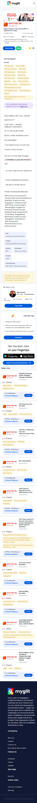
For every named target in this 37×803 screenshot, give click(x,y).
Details (28, 395)
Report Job (9, 287)
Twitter (10, 762)
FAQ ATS (11, 776)
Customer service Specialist (25, 563)
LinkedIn (10, 766)
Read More (18, 337)
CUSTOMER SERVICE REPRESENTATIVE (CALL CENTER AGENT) (26, 622)
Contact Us (12, 745)
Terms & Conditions (15, 787)
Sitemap (11, 790)
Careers (10, 741)
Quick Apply (9, 48)
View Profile (18, 306)
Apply (18, 48)
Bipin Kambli (21, 292)
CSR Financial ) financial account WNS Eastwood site (25, 490)
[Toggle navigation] (34, 3)
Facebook (11, 759)
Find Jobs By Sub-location (17, 748)
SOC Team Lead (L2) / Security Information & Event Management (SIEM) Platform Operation (26, 523)
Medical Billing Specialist (23, 592)
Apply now (23, 106)
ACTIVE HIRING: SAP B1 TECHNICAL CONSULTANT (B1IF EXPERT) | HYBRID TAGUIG (26, 656)
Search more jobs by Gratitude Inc (17, 363)
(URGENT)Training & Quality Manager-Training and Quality (25, 375)
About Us (11, 738)
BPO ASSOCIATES (25, 461)
